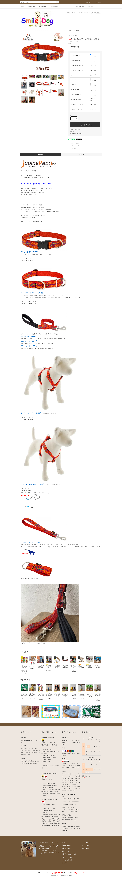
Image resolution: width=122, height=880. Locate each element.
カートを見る (85, 845)
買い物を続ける (73, 148)
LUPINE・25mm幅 (75, 30)
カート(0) (98, 2)
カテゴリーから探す (31, 6)
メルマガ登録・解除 (79, 6)
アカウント (89, 2)
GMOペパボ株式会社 (67, 873)
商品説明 (40, 154)
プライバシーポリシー (67, 857)
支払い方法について (67, 845)
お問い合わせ (90, 6)
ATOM (66, 863)
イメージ (81, 154)
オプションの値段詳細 (75, 129)
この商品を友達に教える (75, 143)
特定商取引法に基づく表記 (76, 133)
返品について (73, 131)
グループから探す (43, 6)
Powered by (52, 875)
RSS (63, 863)
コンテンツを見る (54, 6)
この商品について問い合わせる (77, 146)
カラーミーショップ (43, 873)
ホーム (22, 6)
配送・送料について (67, 848)
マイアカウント (86, 842)
